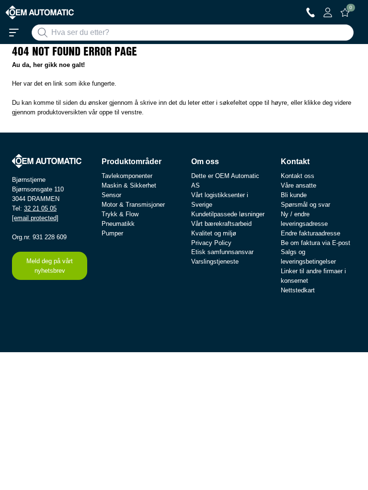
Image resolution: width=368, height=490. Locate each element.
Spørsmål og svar (305, 204)
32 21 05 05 (40, 208)
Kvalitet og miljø (213, 233)
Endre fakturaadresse (310, 233)
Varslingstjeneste (215, 261)
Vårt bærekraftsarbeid (221, 223)
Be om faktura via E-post (315, 242)
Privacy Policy (211, 242)
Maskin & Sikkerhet (129, 185)
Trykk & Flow (120, 214)
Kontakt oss (297, 175)
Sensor (111, 195)
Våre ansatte (298, 185)
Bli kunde (294, 195)
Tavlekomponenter (127, 175)
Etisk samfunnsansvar (222, 252)
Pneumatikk (118, 223)
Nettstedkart (298, 290)
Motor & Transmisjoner (133, 204)
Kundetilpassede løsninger (227, 214)
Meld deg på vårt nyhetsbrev (49, 265)
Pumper (112, 233)
